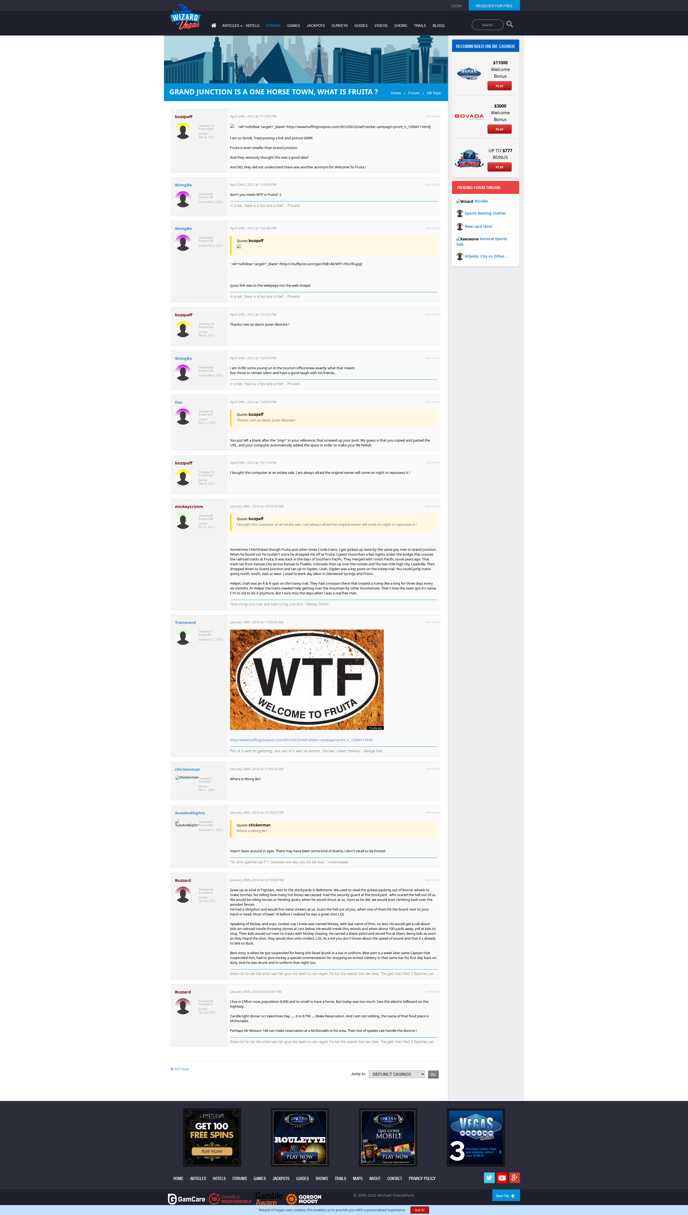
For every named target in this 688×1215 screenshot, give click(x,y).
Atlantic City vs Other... (486, 256)
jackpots (316, 26)
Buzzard (183, 880)
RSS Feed (181, 1069)
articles (198, 1178)
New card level (478, 226)
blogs (439, 26)
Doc (178, 402)
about (375, 1178)
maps (358, 1178)
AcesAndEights (190, 812)
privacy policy (422, 1178)
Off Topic (434, 93)
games (293, 26)
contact (394, 1178)
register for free (494, 6)
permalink (433, 116)
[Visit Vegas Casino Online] (476, 1137)
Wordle (481, 201)
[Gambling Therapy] (303, 1198)
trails (420, 26)
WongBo (183, 184)
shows (400, 26)
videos (381, 26)
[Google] (514, 1178)
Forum (414, 93)
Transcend (185, 622)
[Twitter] (489, 1178)
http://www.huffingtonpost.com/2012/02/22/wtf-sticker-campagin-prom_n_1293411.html (301, 739)
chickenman (187, 769)
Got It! (420, 1209)
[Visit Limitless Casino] (212, 1137)
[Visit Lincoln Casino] (300, 1137)
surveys (340, 26)
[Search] (510, 25)
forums (273, 26)
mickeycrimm (189, 506)
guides (361, 26)
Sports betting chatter (485, 213)
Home (396, 93)
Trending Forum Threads (478, 187)
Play (499, 86)
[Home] (213, 26)
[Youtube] (502, 1178)
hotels (253, 26)
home (178, 1178)
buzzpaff (183, 116)
